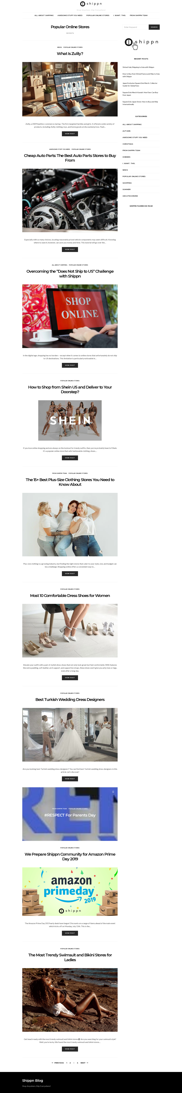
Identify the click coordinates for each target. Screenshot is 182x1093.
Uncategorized (130, 196)
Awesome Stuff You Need (70, 15)
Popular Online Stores (97, 15)
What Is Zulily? (70, 53)
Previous (59, 1063)
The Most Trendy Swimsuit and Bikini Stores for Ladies (70, 957)
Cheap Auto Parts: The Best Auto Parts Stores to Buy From (70, 158)
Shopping (127, 183)
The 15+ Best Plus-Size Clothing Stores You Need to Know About (70, 482)
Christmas (128, 144)
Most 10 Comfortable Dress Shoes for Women (70, 595)
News (59, 47)
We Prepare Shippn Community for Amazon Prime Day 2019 (70, 856)
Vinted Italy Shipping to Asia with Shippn (138, 67)
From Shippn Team (138, 15)
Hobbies (126, 157)
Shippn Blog (32, 1080)
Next (83, 1063)
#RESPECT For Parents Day (70, 815)
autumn (126, 131)
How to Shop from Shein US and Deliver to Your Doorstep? (70, 389)
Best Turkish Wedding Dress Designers (69, 699)
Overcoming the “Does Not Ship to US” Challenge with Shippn (70, 273)
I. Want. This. (119, 15)
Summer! (127, 189)
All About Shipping (44, 15)
